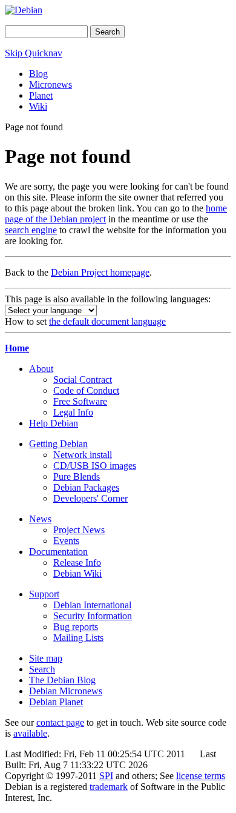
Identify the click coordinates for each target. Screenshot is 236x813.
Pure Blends (76, 476)
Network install (82, 455)
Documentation (58, 551)
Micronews (50, 84)
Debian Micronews (65, 691)
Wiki (38, 106)
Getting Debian (58, 444)
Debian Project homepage (100, 272)
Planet (41, 95)
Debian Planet (56, 702)
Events (66, 541)
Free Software (80, 401)
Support (44, 594)
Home (17, 348)
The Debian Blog (62, 680)
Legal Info (73, 412)
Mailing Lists (78, 637)
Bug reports (75, 627)
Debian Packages (86, 487)
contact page (60, 722)
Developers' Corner (90, 498)
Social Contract (82, 379)
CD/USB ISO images (94, 465)
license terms (200, 776)
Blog (38, 73)
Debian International (92, 605)
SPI (106, 776)
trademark (109, 786)
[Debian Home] (23, 10)
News (40, 519)
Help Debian (53, 423)
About (41, 368)
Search (42, 669)
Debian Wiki (77, 573)
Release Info (77, 562)
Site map (45, 658)
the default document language (107, 321)
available (30, 733)
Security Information (92, 616)
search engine (31, 230)
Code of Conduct (86, 390)
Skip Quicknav (33, 53)
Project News (79, 530)
